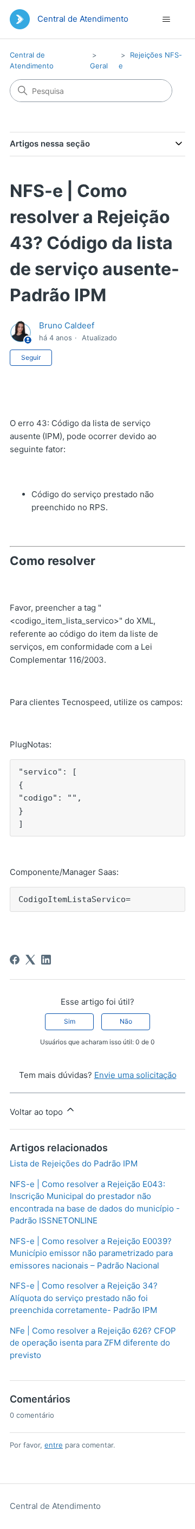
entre (53, 1445)
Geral (99, 65)
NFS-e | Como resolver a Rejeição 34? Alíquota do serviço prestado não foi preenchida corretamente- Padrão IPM (84, 1297)
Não (126, 1021)
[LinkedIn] (46, 960)
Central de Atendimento (55, 1506)
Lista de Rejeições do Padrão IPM (74, 1163)
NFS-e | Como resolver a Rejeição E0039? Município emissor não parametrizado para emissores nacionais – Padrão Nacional (91, 1253)
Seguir (31, 357)
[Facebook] (15, 960)
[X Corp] (30, 960)
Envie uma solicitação (135, 1075)
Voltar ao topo (37, 1112)
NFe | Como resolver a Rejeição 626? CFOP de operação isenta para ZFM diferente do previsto (93, 1342)
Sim (69, 1021)
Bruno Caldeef (66, 325)
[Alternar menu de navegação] (166, 19)
